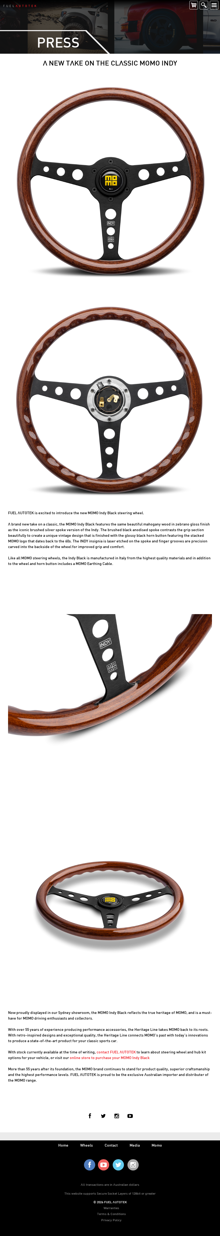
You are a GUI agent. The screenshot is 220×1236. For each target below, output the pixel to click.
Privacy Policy (111, 1220)
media (135, 1145)
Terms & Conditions (111, 1214)
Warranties (111, 1208)
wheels (86, 1145)
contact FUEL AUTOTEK (116, 1052)
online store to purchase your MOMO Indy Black (110, 1057)
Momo (157, 1145)
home (63, 1145)
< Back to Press (110, 1098)
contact (111, 1145)
